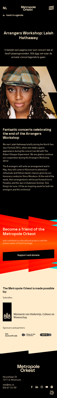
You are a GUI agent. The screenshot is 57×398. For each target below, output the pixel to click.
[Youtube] (46, 386)
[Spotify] (51, 386)
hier (37, 53)
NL (5, 8)
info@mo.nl (8, 384)
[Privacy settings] (52, 393)
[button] (28, 255)
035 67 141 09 (9, 387)
